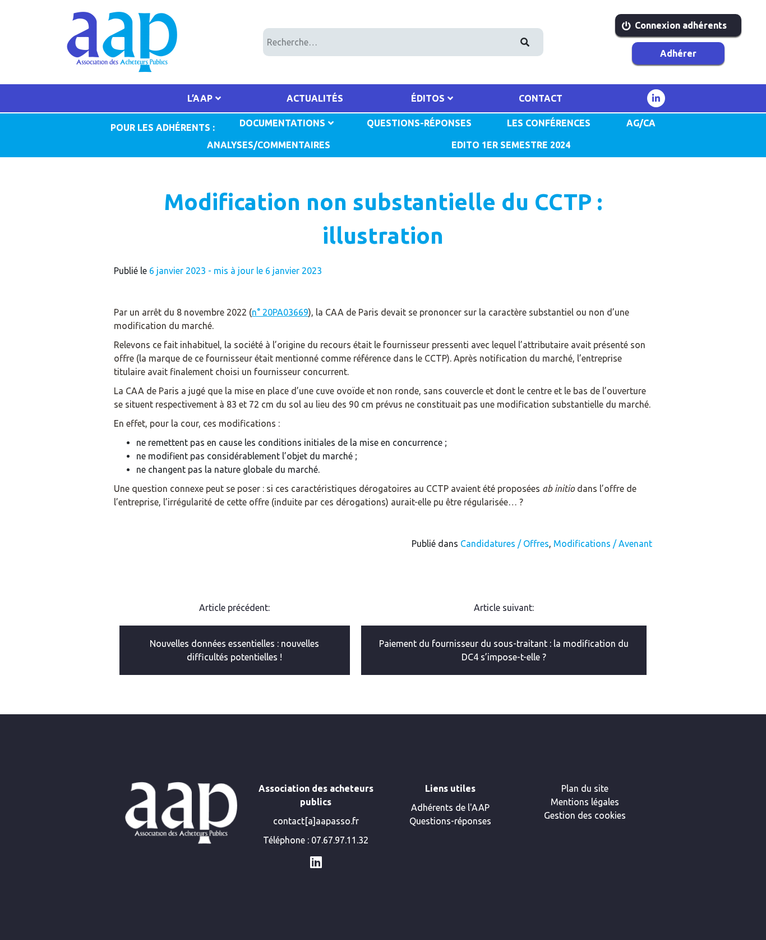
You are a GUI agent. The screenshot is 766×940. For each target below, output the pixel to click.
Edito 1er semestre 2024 (510, 145)
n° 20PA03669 (280, 312)
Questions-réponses (450, 821)
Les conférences (548, 123)
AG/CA (641, 123)
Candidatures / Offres (504, 544)
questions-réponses (419, 123)
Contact (540, 98)
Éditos (428, 98)
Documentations (282, 123)
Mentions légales (585, 802)
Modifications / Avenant (602, 544)
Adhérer (678, 53)
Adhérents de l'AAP (450, 807)
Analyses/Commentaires (268, 145)
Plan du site (584, 788)
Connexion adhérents (681, 25)
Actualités (315, 98)
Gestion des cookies (585, 815)
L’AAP (200, 98)
